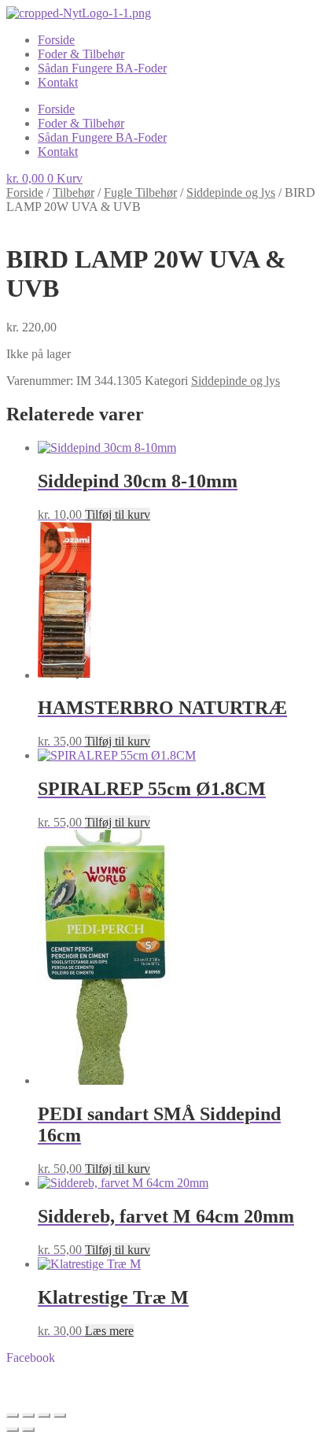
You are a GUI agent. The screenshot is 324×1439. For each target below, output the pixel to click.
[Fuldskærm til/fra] (28, 1415)
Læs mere (109, 1330)
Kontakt (58, 82)
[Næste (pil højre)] (28, 1429)
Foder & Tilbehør (81, 54)
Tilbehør (73, 192)
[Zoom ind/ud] (12, 1415)
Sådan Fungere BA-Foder (102, 68)
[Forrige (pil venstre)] (12, 1429)
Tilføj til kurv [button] (117, 514)
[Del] (44, 1415)
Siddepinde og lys (230, 192)
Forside (56, 39)
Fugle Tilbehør (140, 192)
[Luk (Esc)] (59, 1415)
